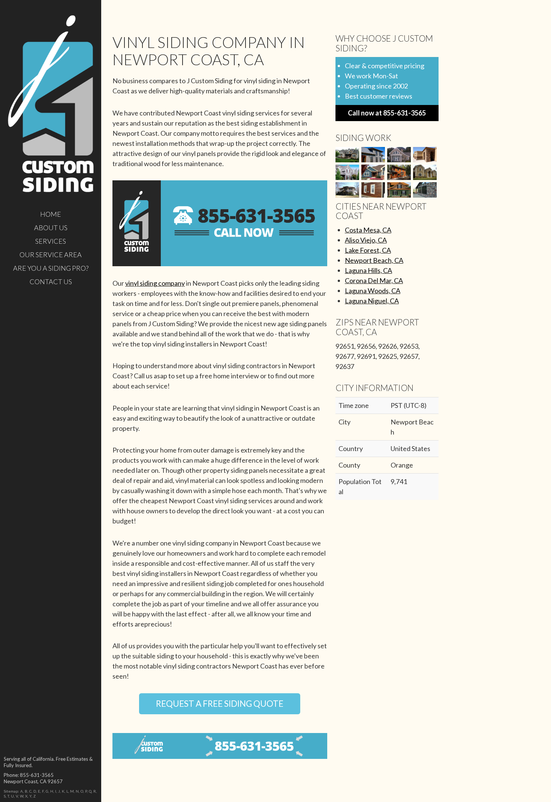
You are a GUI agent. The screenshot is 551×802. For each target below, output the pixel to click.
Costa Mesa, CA (368, 230)
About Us (50, 227)
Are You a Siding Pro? (50, 268)
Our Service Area (50, 254)
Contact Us (51, 281)
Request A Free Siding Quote (219, 704)
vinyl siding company (155, 283)
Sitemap (11, 791)
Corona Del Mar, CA (374, 280)
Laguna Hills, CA (368, 270)
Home (50, 214)
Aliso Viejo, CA (366, 240)
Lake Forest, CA (368, 250)
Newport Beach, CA (374, 260)
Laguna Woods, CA (372, 290)
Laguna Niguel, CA (372, 301)
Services (50, 241)
